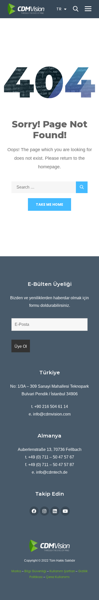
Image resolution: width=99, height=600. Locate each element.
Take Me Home (49, 204)
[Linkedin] (54, 511)
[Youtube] (65, 511)
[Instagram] (44, 511)
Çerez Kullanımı (58, 577)
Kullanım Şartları (62, 571)
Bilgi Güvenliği (35, 571)
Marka (16, 571)
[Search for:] (49, 187)
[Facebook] (34, 511)
